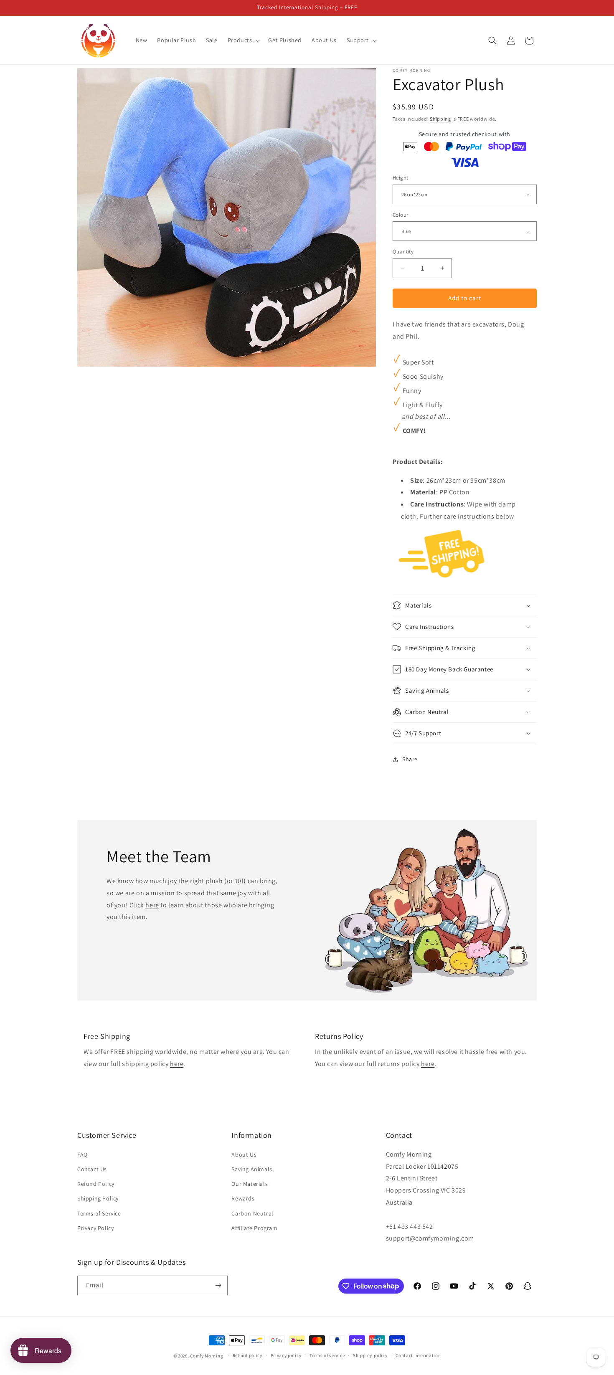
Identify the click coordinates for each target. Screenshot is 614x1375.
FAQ (82, 1154)
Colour (400, 214)
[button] (243, 40)
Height (400, 177)
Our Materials (249, 1184)
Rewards (242, 1198)
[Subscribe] (218, 1285)
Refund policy (247, 1355)
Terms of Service (99, 1213)
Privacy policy (286, 1355)
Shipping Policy (98, 1198)
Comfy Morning (206, 1356)
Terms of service (327, 1355)
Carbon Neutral (252, 1213)
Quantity (403, 251)
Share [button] (410, 759)
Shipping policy (370, 1355)
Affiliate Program (254, 1228)
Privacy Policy (95, 1228)
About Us (243, 1154)
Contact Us (92, 1169)
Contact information (418, 1355)
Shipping (440, 119)
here (152, 904)
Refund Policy (95, 1184)
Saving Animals (251, 1169)
